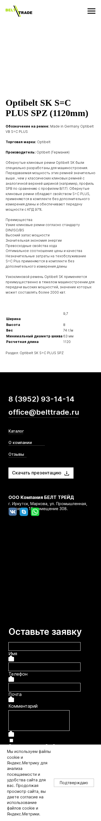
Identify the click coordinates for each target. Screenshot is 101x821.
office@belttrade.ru (43, 412)
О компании (20, 442)
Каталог (16, 431)
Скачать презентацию (36, 473)
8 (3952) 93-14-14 (41, 399)
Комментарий (23, 706)
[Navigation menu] (91, 11)
